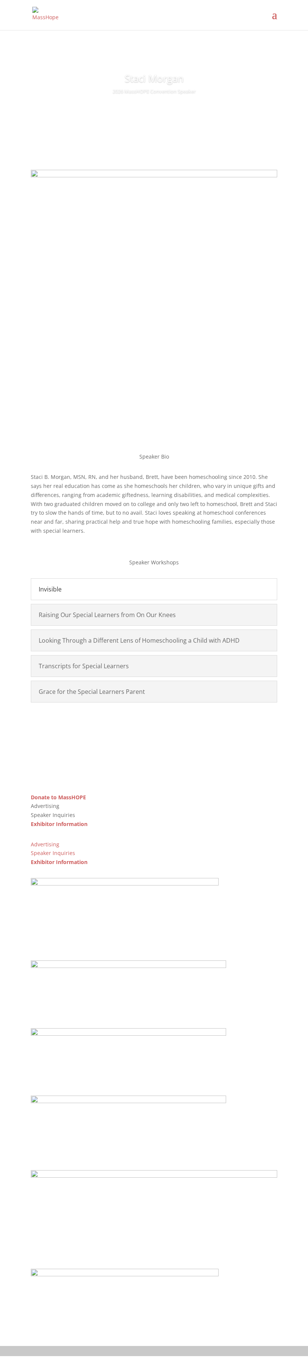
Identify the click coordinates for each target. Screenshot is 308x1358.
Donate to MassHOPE (58, 797)
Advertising (45, 844)
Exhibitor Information (59, 824)
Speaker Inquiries (53, 853)
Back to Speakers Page (154, 723)
